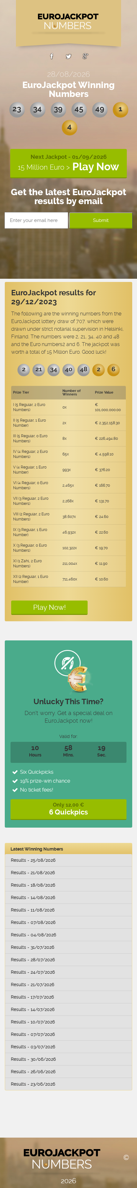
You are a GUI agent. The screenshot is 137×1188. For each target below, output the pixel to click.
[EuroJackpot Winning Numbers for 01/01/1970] (52, 57)
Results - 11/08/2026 (32, 909)
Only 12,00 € (68, 809)
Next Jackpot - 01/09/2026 (68, 163)
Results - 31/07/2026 (32, 947)
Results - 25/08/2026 (33, 860)
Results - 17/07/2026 (32, 997)
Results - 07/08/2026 (33, 922)
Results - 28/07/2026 (33, 959)
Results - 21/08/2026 (33, 872)
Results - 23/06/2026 (33, 1084)
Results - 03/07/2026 (33, 1046)
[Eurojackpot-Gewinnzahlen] (68, 25)
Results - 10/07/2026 (33, 1021)
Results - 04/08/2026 (33, 934)
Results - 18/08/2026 (33, 885)
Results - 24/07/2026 (33, 972)
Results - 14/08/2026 (33, 897)
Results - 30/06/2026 (33, 1059)
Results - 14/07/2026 (32, 1009)
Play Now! (49, 607)
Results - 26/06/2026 (33, 1071)
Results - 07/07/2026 (33, 1034)
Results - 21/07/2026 (32, 984)
